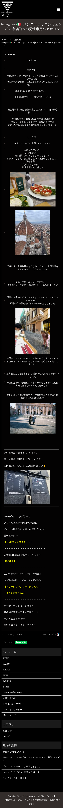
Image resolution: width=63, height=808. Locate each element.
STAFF (6, 687)
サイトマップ (9, 715)
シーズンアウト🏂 (50, 634)
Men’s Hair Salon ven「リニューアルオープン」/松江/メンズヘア (31, 759)
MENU (6, 675)
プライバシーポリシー (13, 704)
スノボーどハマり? (13, 634)
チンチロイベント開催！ (15, 778)
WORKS (7, 681)
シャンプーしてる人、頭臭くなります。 (22, 772)
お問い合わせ (9, 698)
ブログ (6, 736)
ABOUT (6, 670)
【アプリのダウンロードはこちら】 (22, 587)
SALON (6, 664)
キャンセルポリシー (12, 709)
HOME (4, 40)
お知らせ (17, 40)
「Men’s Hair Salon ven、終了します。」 (22, 766)
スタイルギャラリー (12, 692)
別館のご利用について (13, 752)
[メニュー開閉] (58, 9)
